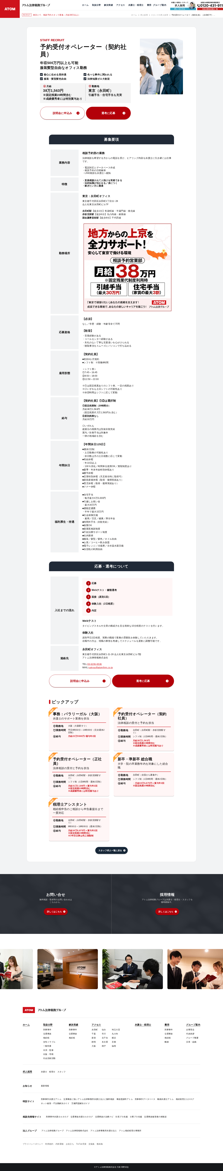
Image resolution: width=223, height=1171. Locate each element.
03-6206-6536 (94, 664)
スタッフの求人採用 (159, 15)
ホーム (134, 15)
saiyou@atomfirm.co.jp (101, 667)
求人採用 (144, 15)
